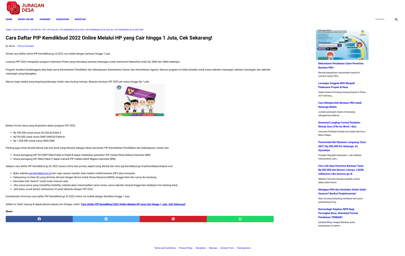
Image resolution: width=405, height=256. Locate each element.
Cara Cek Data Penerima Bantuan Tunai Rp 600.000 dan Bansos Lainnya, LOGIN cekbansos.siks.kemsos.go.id (341, 169)
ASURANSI (45, 19)
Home (9, 19)
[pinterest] (173, 219)
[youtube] (388, 8)
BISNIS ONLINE (26, 19)
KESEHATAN (62, 19)
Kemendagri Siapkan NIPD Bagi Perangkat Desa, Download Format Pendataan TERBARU (338, 213)
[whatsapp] (240, 219)
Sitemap (213, 248)
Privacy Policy (186, 248)
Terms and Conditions (165, 248)
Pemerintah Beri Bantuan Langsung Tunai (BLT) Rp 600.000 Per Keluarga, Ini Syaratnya (342, 146)
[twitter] (381, 8)
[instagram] (396, 8)
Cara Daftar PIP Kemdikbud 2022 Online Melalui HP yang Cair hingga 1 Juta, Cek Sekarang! (133, 204)
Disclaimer (201, 248)
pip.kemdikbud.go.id (40, 173)
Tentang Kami (244, 248)
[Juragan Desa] (27, 8)
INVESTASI (80, 19)
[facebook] (373, 8)
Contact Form (227, 248)
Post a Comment (26, 46)
